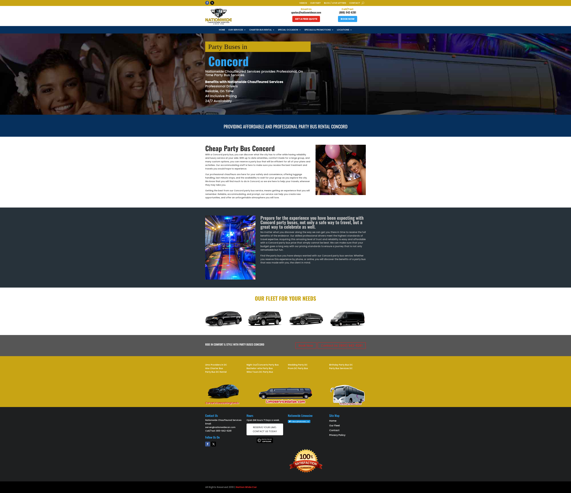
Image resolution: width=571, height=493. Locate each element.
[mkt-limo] (306, 326)
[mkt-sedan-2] (223, 326)
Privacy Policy (337, 435)
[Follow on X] (212, 3)
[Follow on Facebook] (207, 3)
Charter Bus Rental (260, 30)
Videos (303, 3)
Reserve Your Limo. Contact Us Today (265, 429)
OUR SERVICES (235, 30)
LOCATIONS (343, 30)
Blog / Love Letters (335, 3)
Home (222, 30)
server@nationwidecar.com (220, 427)
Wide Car (251, 487)
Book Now (347, 19)
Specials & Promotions (317, 30)
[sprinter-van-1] (347, 326)
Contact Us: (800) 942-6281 (342, 345)
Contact (354, 3)
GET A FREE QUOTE (306, 19)
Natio (239, 487)
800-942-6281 (224, 430)
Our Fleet (315, 3)
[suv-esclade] (265, 326)
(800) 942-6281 (347, 12)
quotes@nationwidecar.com (306, 12)
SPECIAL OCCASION (288, 30)
